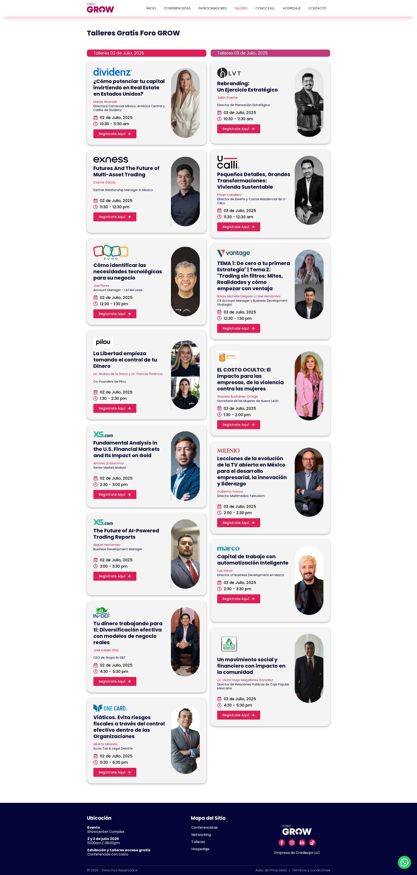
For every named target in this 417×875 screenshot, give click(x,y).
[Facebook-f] (281, 842)
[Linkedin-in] (302, 842)
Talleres (241, 8)
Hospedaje (292, 8)
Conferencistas (177, 8)
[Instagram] (292, 842)
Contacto (317, 8)
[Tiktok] (312, 842)
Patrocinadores (213, 8)
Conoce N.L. (265, 8)
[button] (404, 862)
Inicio (151, 8)
